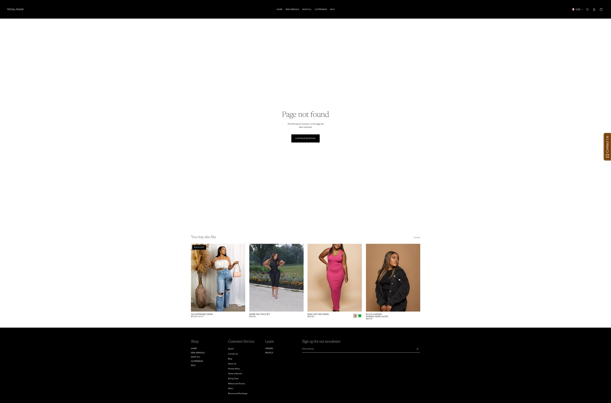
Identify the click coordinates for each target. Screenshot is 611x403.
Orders (269, 348)
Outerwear (197, 361)
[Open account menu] (594, 9)
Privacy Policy (234, 368)
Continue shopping (305, 138)
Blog (230, 359)
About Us (232, 363)
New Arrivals (198, 352)
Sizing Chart (233, 378)
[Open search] (587, 9)
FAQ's (230, 388)
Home (194, 348)
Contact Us (233, 354)
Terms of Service (235, 373)
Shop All (195, 357)
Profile (269, 352)
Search (231, 348)
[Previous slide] (312, 277)
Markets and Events (236, 383)
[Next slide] (357, 277)
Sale (193, 365)
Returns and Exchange (237, 393)
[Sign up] (417, 349)
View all (417, 237)
